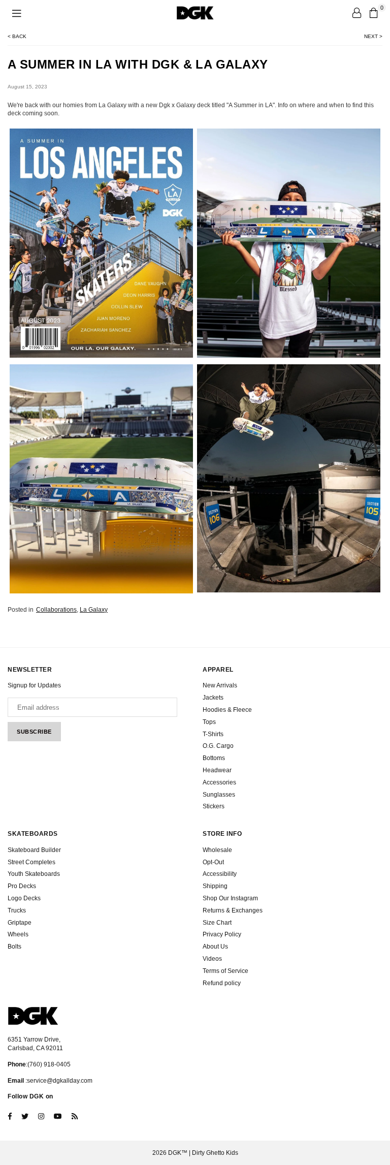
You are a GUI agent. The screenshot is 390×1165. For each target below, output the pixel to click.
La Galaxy (94, 609)
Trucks (17, 910)
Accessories (219, 782)
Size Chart (217, 922)
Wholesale (217, 850)
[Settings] (356, 12)
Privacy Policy (222, 934)
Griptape (19, 922)
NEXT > (373, 36)
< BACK (17, 36)
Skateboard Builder (34, 850)
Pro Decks (22, 886)
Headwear (217, 770)
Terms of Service (225, 970)
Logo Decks (24, 898)
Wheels (18, 934)
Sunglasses (219, 794)
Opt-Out (213, 862)
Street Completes (31, 862)
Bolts (14, 946)
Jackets (213, 697)
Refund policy (222, 983)
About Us (215, 946)
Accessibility (220, 873)
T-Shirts (213, 734)
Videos (212, 958)
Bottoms (214, 758)
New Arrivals (220, 685)
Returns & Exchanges (233, 910)
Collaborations (56, 609)
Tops (209, 722)
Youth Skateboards (34, 873)
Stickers (213, 806)
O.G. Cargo (218, 745)
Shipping (215, 886)
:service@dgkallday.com (58, 1080)
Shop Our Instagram (230, 898)
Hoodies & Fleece (227, 709)
